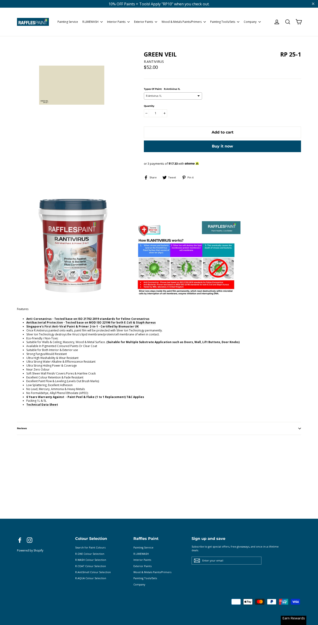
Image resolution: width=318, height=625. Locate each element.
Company (250, 22)
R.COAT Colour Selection (90, 566)
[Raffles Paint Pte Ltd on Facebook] (20, 540)
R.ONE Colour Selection (89, 553)
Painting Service (68, 22)
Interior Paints (116, 22)
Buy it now (222, 146)
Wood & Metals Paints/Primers (182, 22)
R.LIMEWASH (90, 22)
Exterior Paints (144, 22)
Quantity (149, 106)
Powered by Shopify (30, 550)
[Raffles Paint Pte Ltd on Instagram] (29, 540)
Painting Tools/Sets (223, 22)
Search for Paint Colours (90, 547)
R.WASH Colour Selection (90, 559)
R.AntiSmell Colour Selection (93, 572)
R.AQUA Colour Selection (90, 578)
